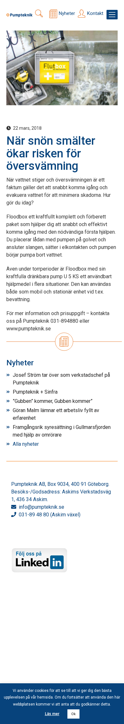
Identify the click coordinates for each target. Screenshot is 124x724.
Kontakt (95, 13)
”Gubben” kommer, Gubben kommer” (53, 401)
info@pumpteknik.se (41, 507)
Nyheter (67, 13)
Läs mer (52, 714)
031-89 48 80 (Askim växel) (49, 515)
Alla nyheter (26, 444)
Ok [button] (73, 714)
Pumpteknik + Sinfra (35, 392)
